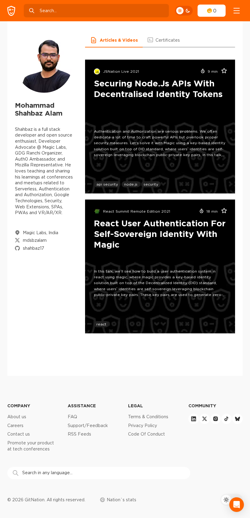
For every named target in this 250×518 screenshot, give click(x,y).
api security (107, 184)
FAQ (72, 416)
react (101, 324)
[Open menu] (236, 10)
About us (16, 416)
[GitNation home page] (11, 11)
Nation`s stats (121, 499)
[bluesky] (237, 419)
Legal (135, 405)
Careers (15, 425)
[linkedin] (193, 419)
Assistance (82, 405)
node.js (131, 184)
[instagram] (215, 419)
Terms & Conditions (148, 416)
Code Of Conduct (146, 434)
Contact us (18, 434)
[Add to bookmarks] (222, 71)
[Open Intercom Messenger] (236, 504)
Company (18, 405)
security (151, 184)
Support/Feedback (88, 425)
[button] (114, 40)
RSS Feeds (79, 434)
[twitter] (204, 419)
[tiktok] (226, 419)
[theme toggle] (184, 11)
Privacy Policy (142, 425)
